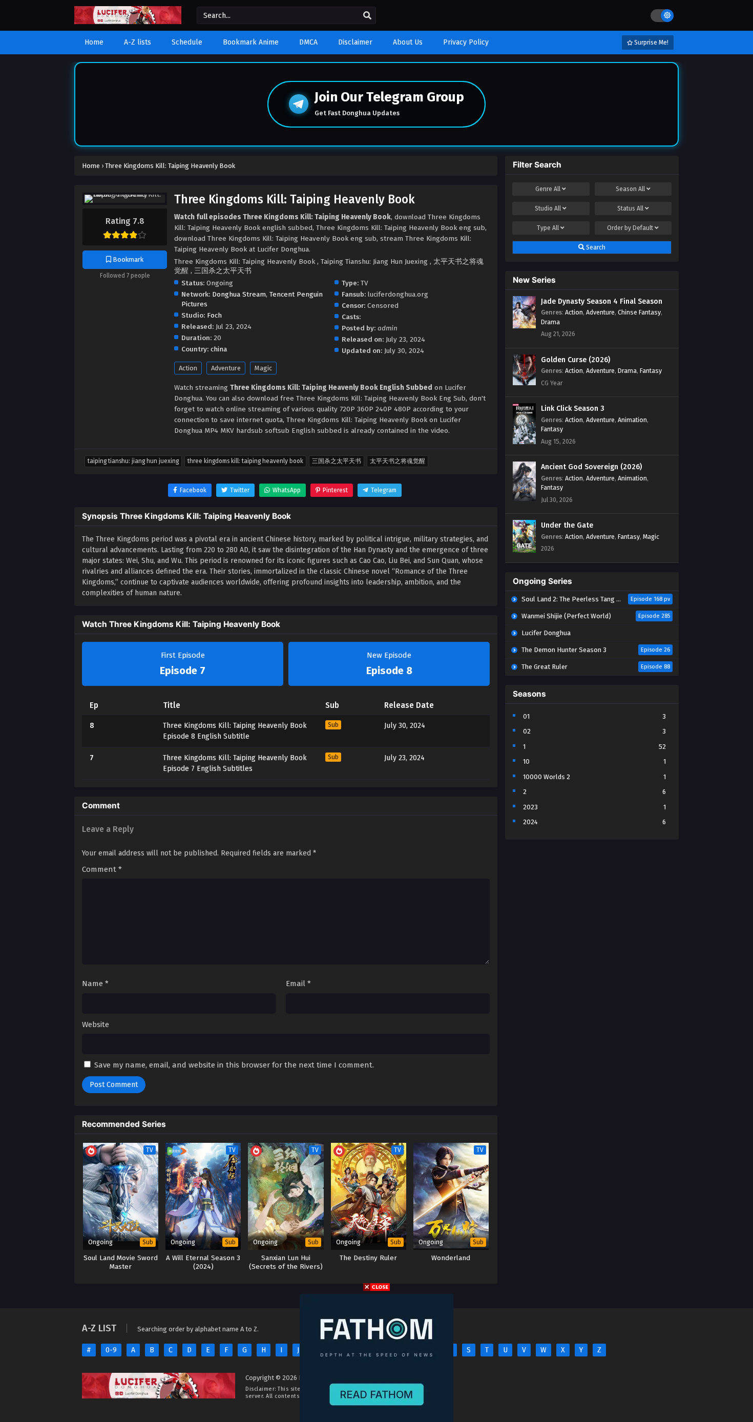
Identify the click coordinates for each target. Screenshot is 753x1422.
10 (526, 761)
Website (95, 1024)
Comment (102, 869)
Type (548, 228)
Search (594, 247)
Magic (263, 368)
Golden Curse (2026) (575, 360)
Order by (630, 228)
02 (527, 731)
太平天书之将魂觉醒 (397, 461)
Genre (547, 189)
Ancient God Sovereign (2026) (591, 467)
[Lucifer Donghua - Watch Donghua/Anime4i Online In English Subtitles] (127, 21)
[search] (367, 16)
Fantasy (651, 370)
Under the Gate (567, 525)
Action (188, 368)
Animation (632, 420)
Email (298, 983)
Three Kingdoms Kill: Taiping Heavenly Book (245, 461)
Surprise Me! (650, 42)
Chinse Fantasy (639, 312)
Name (95, 983)
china (219, 349)
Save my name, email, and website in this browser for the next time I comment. (234, 1065)
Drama (550, 322)
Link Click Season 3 (572, 408)
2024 (530, 822)
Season (630, 189)
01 (526, 716)
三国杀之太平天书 (336, 461)
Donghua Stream (239, 294)
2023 (530, 807)
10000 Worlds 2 (546, 777)
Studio (548, 208)
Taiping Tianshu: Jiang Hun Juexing (133, 461)
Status (630, 208)
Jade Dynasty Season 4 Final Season (601, 301)
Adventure (226, 368)
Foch (214, 315)
